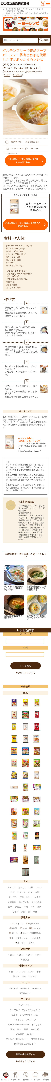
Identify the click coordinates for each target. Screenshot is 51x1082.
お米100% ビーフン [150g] (15, 11)
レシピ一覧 (39, 9)
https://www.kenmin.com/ (29, 451)
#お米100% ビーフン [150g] (15, 71)
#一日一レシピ (33, 68)
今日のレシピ (27, 9)
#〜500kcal (17, 75)
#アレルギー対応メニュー (14, 68)
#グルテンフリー (18, 64)
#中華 (38, 71)
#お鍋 (31, 71)
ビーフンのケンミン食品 (11, 9)
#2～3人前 (31, 64)
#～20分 (7, 75)
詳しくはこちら (21, 539)
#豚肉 (6, 64)
